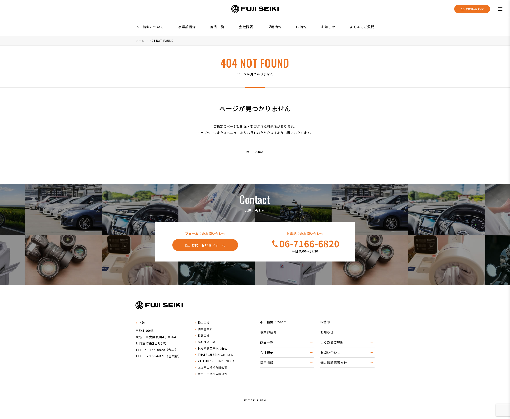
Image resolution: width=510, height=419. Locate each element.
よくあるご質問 (362, 26)
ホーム (139, 41)
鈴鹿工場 (204, 335)
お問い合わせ (330, 352)
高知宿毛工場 (207, 342)
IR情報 (301, 26)
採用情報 (275, 26)
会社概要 (246, 26)
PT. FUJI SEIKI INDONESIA (216, 361)
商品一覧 (217, 26)
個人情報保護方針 (333, 362)
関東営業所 (205, 329)
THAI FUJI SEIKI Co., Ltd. (215, 355)
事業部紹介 (187, 26)
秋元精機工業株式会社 (212, 348)
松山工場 (204, 323)
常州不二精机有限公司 (212, 374)
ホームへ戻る (255, 152)
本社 (142, 323)
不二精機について (149, 26)
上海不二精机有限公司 (212, 367)
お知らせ (328, 26)
